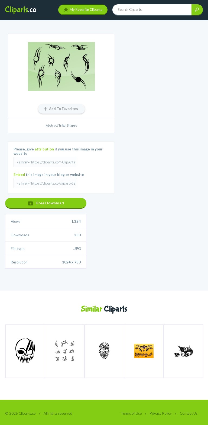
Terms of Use (131, 413)
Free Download (50, 203)
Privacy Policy (161, 413)
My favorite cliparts (86, 9)
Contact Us (188, 413)
